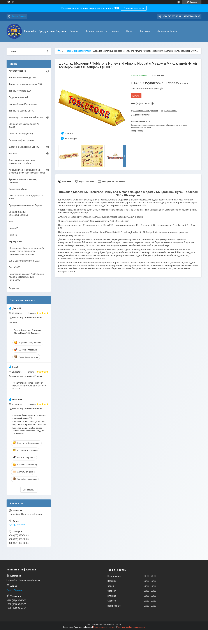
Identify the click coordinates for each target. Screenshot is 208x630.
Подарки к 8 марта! (18, 97)
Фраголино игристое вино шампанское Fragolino (22, 161)
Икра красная (15, 241)
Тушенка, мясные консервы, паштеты (23, 181)
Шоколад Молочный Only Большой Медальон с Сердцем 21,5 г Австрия (29, 423)
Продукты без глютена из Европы (25, 205)
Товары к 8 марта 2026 (20, 91)
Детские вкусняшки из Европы (24, 147)
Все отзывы (28, 490)
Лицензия (14, 288)
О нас (129, 31)
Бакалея (13, 153)
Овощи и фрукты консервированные (18, 213)
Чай (11, 221)
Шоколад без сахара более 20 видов (24, 125)
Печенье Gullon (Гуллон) (21, 133)
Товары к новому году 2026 (22, 77)
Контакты (144, 31)
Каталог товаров (94, 31)
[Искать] (47, 51)
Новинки (13, 235)
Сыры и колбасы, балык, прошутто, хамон (26, 197)
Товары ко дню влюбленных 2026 (25, 84)
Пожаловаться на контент (104, 627)
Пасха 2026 (14, 267)
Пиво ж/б (13, 228)
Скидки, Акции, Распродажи (23, 104)
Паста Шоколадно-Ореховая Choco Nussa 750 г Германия (27, 331)
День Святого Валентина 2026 (24, 261)
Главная (74, 31)
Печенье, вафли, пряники (21, 140)
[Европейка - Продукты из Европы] (14, 31)
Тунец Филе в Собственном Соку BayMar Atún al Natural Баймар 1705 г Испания (29, 385)
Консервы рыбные (18, 189)
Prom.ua (117, 624)
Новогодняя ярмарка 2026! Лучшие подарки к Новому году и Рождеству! (26, 277)
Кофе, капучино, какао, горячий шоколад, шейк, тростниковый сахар (27, 171)
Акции (115, 31)
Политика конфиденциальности (131, 627)
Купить (136, 96)
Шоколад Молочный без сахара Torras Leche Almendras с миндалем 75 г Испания (28, 431)
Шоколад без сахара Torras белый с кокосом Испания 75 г (29, 416)
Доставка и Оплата (167, 31)
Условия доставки (133, 8)
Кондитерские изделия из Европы (26, 117)
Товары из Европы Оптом (78, 51)
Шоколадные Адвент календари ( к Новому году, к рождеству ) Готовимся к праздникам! (26, 251)
